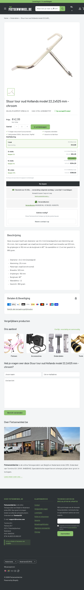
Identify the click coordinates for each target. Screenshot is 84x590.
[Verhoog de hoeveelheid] (27, 126)
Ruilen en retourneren (42, 516)
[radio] (42, 143)
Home (6, 18)
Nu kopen (43, 184)
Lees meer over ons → (13, 477)
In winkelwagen (40, 127)
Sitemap (37, 532)
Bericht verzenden (15, 413)
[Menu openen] (5, 8)
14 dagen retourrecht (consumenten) (19, 131)
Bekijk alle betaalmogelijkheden (20, 309)
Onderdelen (14, 18)
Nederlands (9, 562)
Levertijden (38, 513)
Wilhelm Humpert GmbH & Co (17, 111)
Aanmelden (65, 533)
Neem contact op (42, 221)
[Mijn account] (80, 8)
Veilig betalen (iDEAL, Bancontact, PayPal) (21, 134)
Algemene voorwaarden (42, 528)
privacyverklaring (72, 527)
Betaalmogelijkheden (41, 524)
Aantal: (9, 126)
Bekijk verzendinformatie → (42, 196)
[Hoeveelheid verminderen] (16, 126)
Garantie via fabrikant (51, 134)
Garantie (37, 520)
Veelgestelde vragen (41, 509)
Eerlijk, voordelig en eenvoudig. (67, 329)
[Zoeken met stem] (54, 8)
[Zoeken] (62, 8)
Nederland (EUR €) (26, 562)
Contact (37, 505)
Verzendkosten (30, 205)
